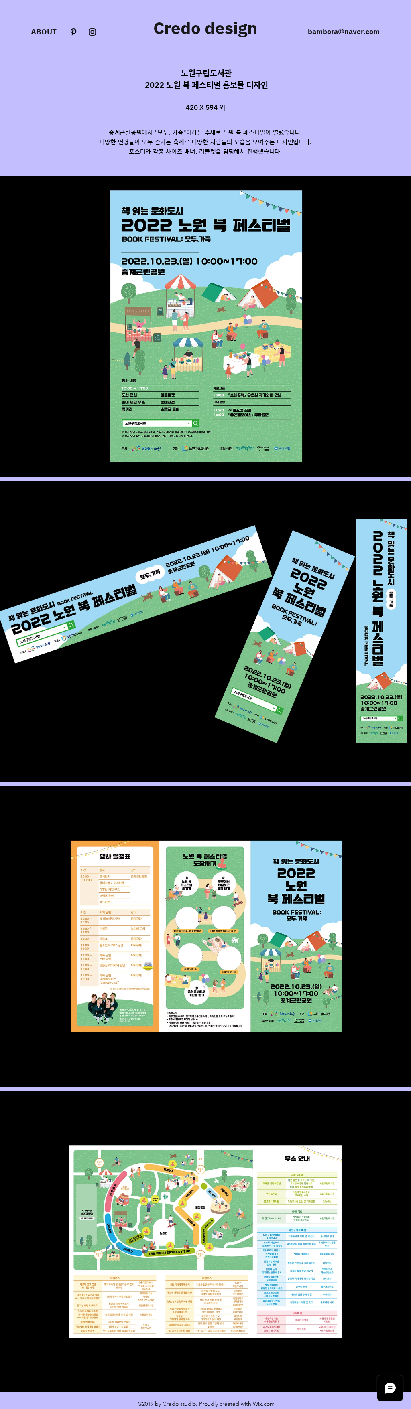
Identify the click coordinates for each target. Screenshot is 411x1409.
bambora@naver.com (344, 31)
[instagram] (92, 32)
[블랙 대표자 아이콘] (73, 32)
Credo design (205, 27)
